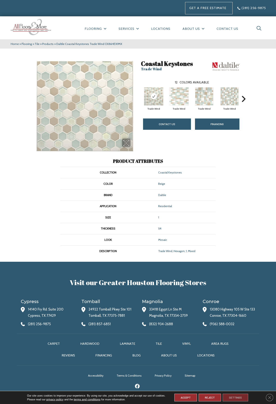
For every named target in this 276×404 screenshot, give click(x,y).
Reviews (68, 355)
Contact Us (167, 124)
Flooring (27, 44)
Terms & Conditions (129, 375)
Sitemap (190, 375)
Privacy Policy (163, 375)
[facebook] (137, 387)
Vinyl (186, 344)
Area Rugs (220, 344)
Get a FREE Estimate (207, 8)
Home (15, 44)
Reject (210, 397)
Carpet (54, 344)
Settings (235, 397)
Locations (206, 355)
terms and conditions (87, 399)
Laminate (127, 344)
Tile (37, 44)
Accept (186, 397)
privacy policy (54, 399)
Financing (103, 355)
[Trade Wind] (153, 96)
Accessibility (95, 375)
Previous (139, 93)
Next (243, 93)
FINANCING (217, 124)
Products (48, 44)
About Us (169, 355)
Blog (136, 355)
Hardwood (89, 344)
